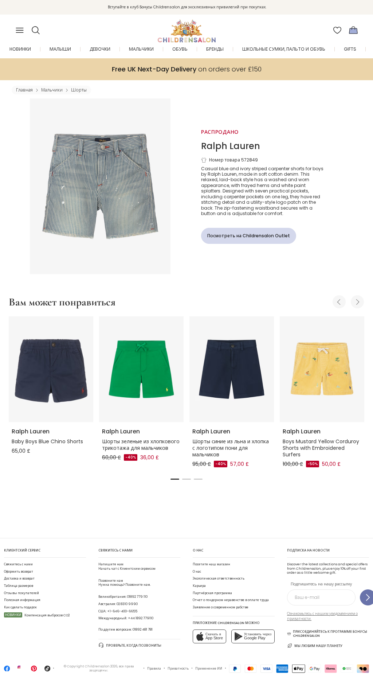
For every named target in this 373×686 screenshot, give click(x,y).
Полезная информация (22, 600)
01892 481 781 (143, 629)
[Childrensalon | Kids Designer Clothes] (186, 28)
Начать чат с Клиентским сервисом (127, 566)
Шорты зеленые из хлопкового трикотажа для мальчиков (141, 444)
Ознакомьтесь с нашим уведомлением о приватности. (322, 616)
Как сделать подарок (20, 607)
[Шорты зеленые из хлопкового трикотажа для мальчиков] (141, 369)
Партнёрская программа (212, 593)
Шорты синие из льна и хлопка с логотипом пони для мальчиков (230, 448)
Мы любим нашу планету (318, 646)
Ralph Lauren (230, 146)
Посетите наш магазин (211, 564)
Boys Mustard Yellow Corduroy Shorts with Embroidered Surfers (321, 448)
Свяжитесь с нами (18, 564)
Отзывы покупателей (21, 593)
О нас (197, 571)
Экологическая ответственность (218, 578)
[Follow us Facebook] (7, 671)
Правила (154, 668)
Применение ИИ (208, 668)
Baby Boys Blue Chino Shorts (47, 441)
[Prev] (339, 301)
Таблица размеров (18, 586)
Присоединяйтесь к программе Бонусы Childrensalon (330, 634)
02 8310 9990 (127, 604)
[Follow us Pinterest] (34, 671)
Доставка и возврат (19, 578)
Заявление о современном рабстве (220, 607)
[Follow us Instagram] (20, 671)
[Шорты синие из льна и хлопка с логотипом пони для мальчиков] (231, 369)
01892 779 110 (137, 597)
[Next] (357, 301)
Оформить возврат (18, 571)
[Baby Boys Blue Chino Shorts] (51, 369)
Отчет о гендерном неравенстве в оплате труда (231, 600)
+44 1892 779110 (140, 618)
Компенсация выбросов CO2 (37, 615)
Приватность (178, 668)
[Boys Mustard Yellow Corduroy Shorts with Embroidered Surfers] (322, 369)
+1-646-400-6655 (122, 611)
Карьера (199, 586)
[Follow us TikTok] (47, 671)
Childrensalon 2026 (101, 666)
